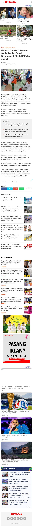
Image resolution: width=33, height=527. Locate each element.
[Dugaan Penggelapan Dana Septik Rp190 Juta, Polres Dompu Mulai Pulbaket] (28, 264)
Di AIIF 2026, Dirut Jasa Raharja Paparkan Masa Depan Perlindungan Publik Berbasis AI (18, 481)
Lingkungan (8, 47)
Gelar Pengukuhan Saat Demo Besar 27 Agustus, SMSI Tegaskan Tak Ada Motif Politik (12, 290)
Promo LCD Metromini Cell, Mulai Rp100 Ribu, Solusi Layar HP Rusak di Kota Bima (11, 308)
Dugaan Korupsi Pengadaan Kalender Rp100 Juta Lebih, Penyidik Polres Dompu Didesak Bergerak (12, 281)
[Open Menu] (2, 2)
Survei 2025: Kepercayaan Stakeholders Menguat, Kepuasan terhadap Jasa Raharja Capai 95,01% (19, 474)
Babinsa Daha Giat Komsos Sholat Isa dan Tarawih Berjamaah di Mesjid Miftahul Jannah (15, 54)
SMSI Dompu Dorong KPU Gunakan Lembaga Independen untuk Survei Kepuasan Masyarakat (18, 488)
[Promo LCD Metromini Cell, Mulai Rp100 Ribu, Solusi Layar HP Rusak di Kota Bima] (28, 310)
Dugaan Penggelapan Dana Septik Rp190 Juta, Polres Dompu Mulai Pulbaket (11, 262)
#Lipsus (13, 181)
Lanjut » (28, 507)
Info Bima (21, 523)
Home (2, 47)
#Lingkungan (5, 181)
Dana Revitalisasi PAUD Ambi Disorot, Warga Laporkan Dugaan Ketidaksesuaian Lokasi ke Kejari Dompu (11, 300)
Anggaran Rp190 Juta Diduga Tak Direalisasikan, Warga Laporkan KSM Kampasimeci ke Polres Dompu (12, 271)
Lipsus (13, 47)
